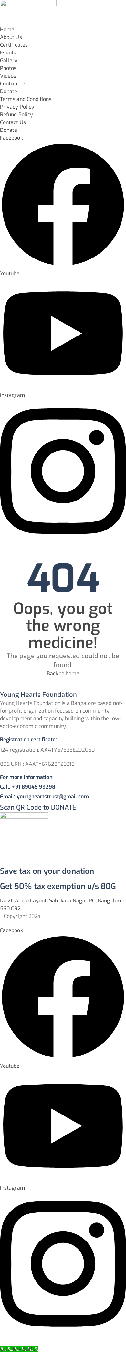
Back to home (63, 673)
